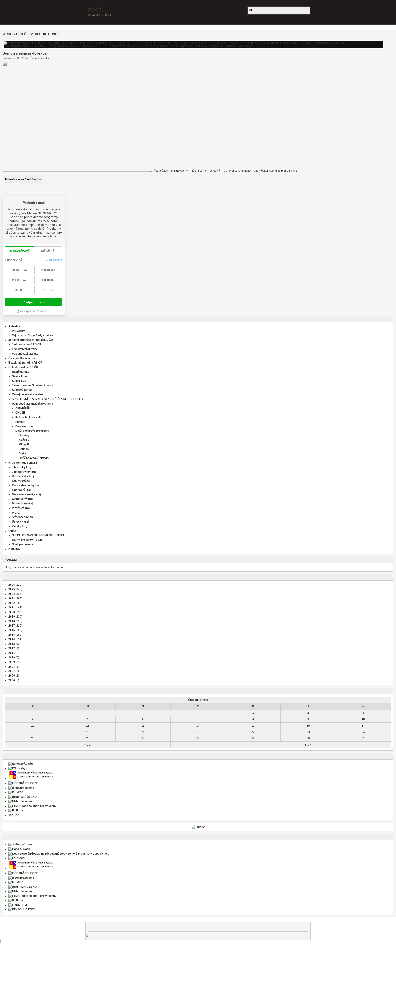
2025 (11, 589)
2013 (11, 644)
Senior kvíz (19, 381)
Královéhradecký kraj (26, 485)
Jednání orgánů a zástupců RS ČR (30, 339)
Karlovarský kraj (23, 476)
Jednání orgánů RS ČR (26, 344)
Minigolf (24, 444)
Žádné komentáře (40, 58)
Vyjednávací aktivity (25, 353)
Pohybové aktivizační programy (32, 403)
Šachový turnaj (22, 390)
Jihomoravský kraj (24, 471)
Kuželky (24, 440)
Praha (16, 512)
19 (87, 732)
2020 (11, 612)
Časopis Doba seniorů (22, 358)
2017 (11, 625)
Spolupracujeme (22, 544)
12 (87, 725)
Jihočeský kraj (21, 467)
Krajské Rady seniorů (22, 462)
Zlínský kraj (19, 526)
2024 (11, 594)
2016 (11, 630)
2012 (11, 648)
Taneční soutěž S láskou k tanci (32, 385)
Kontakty (14, 549)
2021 (11, 607)
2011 (11, 653)
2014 (11, 639)
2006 (11, 675)
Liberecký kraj (21, 490)
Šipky (22, 453)
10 (363, 719)
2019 (11, 616)
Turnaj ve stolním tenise (27, 394)
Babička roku (20, 371)
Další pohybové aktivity (34, 458)
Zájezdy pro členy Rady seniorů (32, 335)
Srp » (308, 744)
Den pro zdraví (24, 426)
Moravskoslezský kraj (26, 494)
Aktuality (14, 326)
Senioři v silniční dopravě (25, 53)
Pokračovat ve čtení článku (23, 179)
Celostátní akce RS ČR (23, 367)
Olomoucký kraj (22, 499)
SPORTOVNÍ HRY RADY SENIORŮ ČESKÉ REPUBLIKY (48, 399)
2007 (11, 671)
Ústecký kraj (20, 521)
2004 (11, 680)
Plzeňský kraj (21, 508)
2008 (11, 666)
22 (253, 732)
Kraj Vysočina (21, 480)
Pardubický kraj (22, 503)
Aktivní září (22, 408)
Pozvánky (18, 331)
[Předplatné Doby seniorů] (42, 853)
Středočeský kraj (23, 517)
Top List (13, 815)
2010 (11, 657)
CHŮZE (20, 412)
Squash (24, 449)
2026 (11, 584)
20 (143, 732)
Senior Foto (19, 376)
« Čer (87, 744)
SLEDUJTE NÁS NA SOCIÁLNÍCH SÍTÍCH (38, 535)
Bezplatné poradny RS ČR (25, 362)
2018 (11, 621)
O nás (12, 530)
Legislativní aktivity (24, 349)
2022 (11, 602)
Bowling (24, 435)
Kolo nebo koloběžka (28, 417)
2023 (11, 598)
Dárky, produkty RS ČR (27, 539)
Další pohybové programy (32, 430)
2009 (11, 662)
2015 (11, 634)
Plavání (20, 421)
